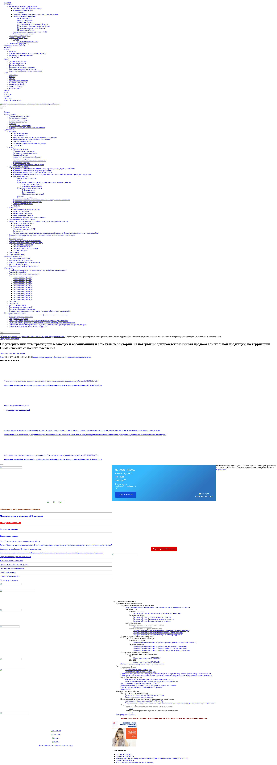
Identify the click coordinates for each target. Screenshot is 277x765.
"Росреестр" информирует (9, 576)
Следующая (14, 339)
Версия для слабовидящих (164, 549)
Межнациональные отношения (11, 561)
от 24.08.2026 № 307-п (124, 754)
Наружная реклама (9, 536)
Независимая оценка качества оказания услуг (56, 745)
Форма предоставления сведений (16, 406)
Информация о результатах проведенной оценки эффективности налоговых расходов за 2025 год (152, 758)
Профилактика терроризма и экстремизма (15, 557)
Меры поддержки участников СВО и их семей (21, 516)
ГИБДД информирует (8, 572)
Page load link (221, 469)
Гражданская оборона (10, 522)
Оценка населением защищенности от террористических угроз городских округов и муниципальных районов (164, 718)
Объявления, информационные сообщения (20, 509)
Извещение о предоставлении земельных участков (134, 762)
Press (2, 357)
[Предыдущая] (1, 464)
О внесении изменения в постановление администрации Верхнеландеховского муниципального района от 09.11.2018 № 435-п (51, 381)
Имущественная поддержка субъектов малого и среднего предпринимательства (61, 357)
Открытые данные (9, 529)
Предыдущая (5, 339)
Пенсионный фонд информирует (12, 568)
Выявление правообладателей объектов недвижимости (20, 549)
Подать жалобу (126, 495)
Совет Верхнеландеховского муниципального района (20, 541)
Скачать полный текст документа (12, 353)
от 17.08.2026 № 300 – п (125, 760)
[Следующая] (2, 464)
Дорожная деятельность (9, 580)
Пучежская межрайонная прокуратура (14, 564)
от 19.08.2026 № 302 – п (125, 756)
